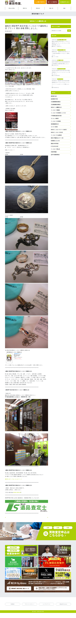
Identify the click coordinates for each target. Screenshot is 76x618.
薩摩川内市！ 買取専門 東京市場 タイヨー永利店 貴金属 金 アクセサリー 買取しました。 (61, 53)
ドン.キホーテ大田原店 (56, 121)
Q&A (64, 8)
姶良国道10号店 (54, 99)
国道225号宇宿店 (54, 143)
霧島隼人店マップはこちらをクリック (13, 479)
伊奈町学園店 (54, 151)
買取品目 (38, 8)
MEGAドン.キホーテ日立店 (57, 132)
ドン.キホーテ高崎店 (55, 110)
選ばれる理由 (12, 8)
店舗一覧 (51, 8)
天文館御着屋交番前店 (55, 101)
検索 (69, 30)
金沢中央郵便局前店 (55, 154)
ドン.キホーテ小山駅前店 (56, 135)
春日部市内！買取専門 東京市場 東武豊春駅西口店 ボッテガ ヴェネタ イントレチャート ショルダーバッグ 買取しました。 (61, 83)
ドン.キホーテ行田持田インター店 (58, 112)
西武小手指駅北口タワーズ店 (57, 138)
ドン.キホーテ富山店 (55, 149)
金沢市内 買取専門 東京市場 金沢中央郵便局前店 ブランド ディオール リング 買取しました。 (61, 72)
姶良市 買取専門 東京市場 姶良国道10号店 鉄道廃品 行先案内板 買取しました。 (61, 62)
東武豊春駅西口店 (55, 124)
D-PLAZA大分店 (54, 146)
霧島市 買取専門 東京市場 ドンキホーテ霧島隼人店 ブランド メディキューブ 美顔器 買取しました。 (61, 43)
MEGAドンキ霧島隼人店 (56, 107)
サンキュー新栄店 (55, 118)
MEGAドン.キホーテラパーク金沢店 (58, 129)
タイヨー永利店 (54, 126)
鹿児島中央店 (54, 96)
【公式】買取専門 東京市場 (13, 2)
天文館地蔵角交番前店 (55, 104)
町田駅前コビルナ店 (55, 140)
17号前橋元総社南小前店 (56, 115)
